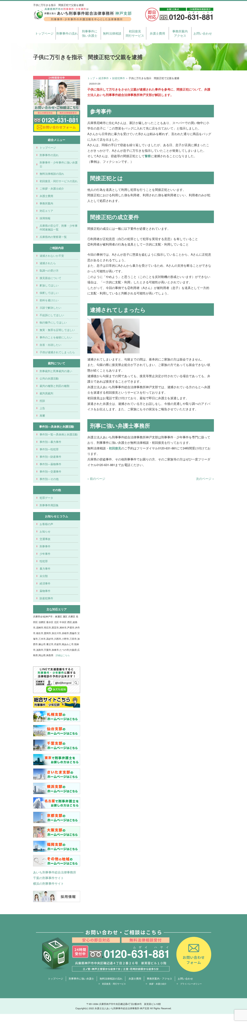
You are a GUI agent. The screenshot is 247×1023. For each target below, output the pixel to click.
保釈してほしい (49, 293)
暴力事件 (45, 568)
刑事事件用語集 (49, 505)
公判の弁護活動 (49, 378)
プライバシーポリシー (191, 983)
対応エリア (46, 211)
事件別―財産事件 (50, 456)
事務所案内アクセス (180, 33)
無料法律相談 (112, 33)
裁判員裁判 (46, 393)
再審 (42, 415)
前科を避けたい (49, 300)
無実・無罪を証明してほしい (57, 330)
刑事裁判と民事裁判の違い (56, 371)
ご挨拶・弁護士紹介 (52, 188)
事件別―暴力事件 (50, 442)
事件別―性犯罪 (49, 449)
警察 (148, 156)
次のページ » (205, 478)
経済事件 (104, 78)
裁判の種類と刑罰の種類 (54, 386)
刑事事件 (45, 546)
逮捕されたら (48, 263)
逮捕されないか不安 (52, 255)
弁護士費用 (157, 33)
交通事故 (45, 539)
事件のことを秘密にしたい (56, 337)
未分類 (44, 576)
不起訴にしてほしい (52, 315)
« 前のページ (96, 478)
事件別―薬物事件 (50, 464)
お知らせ (45, 531)
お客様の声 (46, 524)
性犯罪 (44, 561)
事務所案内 (46, 203)
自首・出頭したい (50, 345)
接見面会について (50, 278)
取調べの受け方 (49, 270)
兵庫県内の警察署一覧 (53, 237)
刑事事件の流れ (67, 33)
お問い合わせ (202, 33)
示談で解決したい (50, 307)
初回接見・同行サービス (114, 983)
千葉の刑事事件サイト (48, 877)
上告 (42, 408)
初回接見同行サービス (135, 33)
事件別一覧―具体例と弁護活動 (59, 434)
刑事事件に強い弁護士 (89, 33)
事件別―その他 (49, 479)
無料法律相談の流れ (52, 173)
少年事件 (45, 553)
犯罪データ (46, 498)
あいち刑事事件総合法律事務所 (54, 872)
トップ (91, 78)
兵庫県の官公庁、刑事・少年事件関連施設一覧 (59, 227)
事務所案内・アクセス (159, 978)
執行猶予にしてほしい (53, 322)
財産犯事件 (118, 78)
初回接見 (115, 448)
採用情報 (45, 218)
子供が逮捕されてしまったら (57, 352)
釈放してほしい (49, 285)
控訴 (42, 401)
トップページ (44, 33)
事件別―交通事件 (50, 471)
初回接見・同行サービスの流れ (59, 181)
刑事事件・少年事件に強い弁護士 (59, 164)
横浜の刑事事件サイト (48, 883)
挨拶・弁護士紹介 (158, 983)
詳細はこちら (63, 655)
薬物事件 (45, 591)
